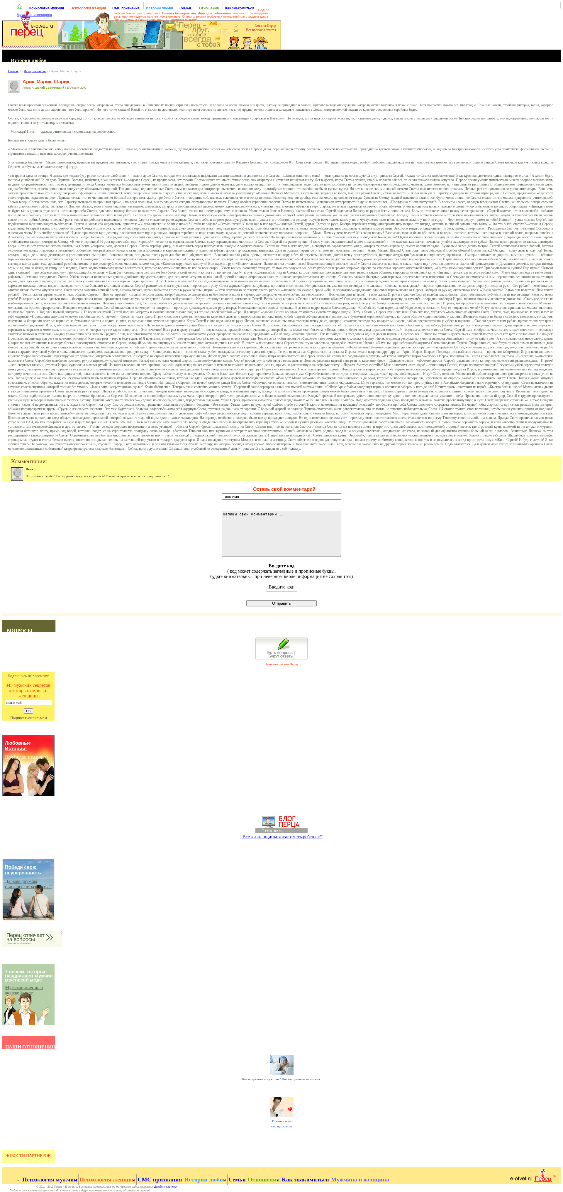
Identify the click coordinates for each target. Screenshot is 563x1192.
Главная (13, 71)
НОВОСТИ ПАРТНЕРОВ (27, 1155)
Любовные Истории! (18, 746)
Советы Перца (265, 25)
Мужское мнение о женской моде (24, 990)
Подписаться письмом (28, 718)
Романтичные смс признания (281, 1123)
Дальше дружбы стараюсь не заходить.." (28, 884)
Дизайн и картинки (165, 1186)
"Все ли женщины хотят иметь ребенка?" (281, 836)
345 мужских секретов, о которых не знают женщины (29, 690)
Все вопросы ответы (261, 30)
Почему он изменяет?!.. (28, 757)
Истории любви (35, 71)
